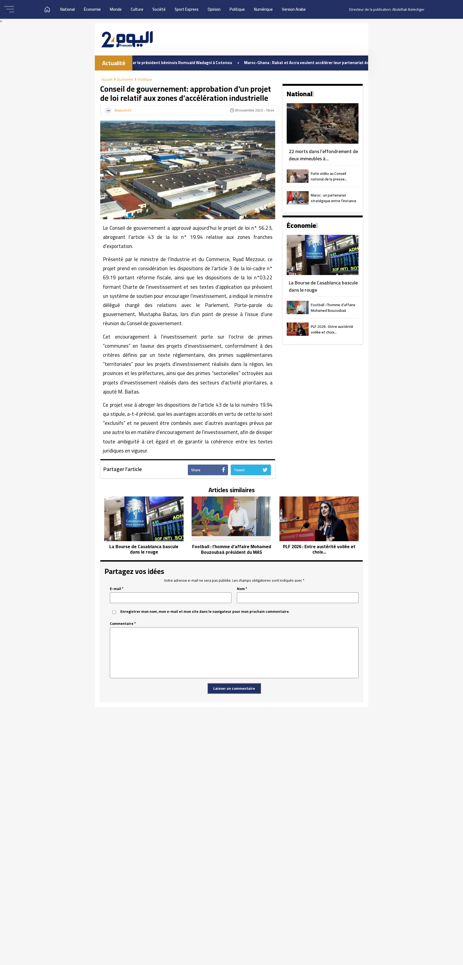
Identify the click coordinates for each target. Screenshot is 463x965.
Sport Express (187, 9)
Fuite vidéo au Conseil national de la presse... (329, 177)
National (67, 9)
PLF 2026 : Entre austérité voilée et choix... (332, 330)
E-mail (117, 589)
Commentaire (123, 623)
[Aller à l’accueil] (127, 39)
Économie (92, 9)
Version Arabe (294, 9)
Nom (242, 589)
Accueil (107, 79)
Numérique (263, 9)
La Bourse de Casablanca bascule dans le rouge (323, 286)
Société (159, 9)
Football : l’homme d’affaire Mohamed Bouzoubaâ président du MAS (333, 308)
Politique (237, 9)
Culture (137, 9)
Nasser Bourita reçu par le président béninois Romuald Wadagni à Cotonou (133, 62)
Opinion (214, 9)
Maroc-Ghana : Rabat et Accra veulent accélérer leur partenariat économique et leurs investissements (311, 62)
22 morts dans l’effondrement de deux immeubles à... (323, 155)
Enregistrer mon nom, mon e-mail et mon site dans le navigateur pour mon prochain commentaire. (205, 611)
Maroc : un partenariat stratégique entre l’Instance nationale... (333, 198)
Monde (116, 9)
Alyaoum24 (122, 110)
